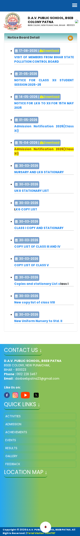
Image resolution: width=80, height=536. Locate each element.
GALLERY (11, 456)
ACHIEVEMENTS (16, 432)
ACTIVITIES (13, 416)
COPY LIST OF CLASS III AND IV (37, 247)
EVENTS (10, 440)
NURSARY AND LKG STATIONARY (39, 172)
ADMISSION (13, 424)
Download (51, 51)
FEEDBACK (12, 464)
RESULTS (11, 448)
